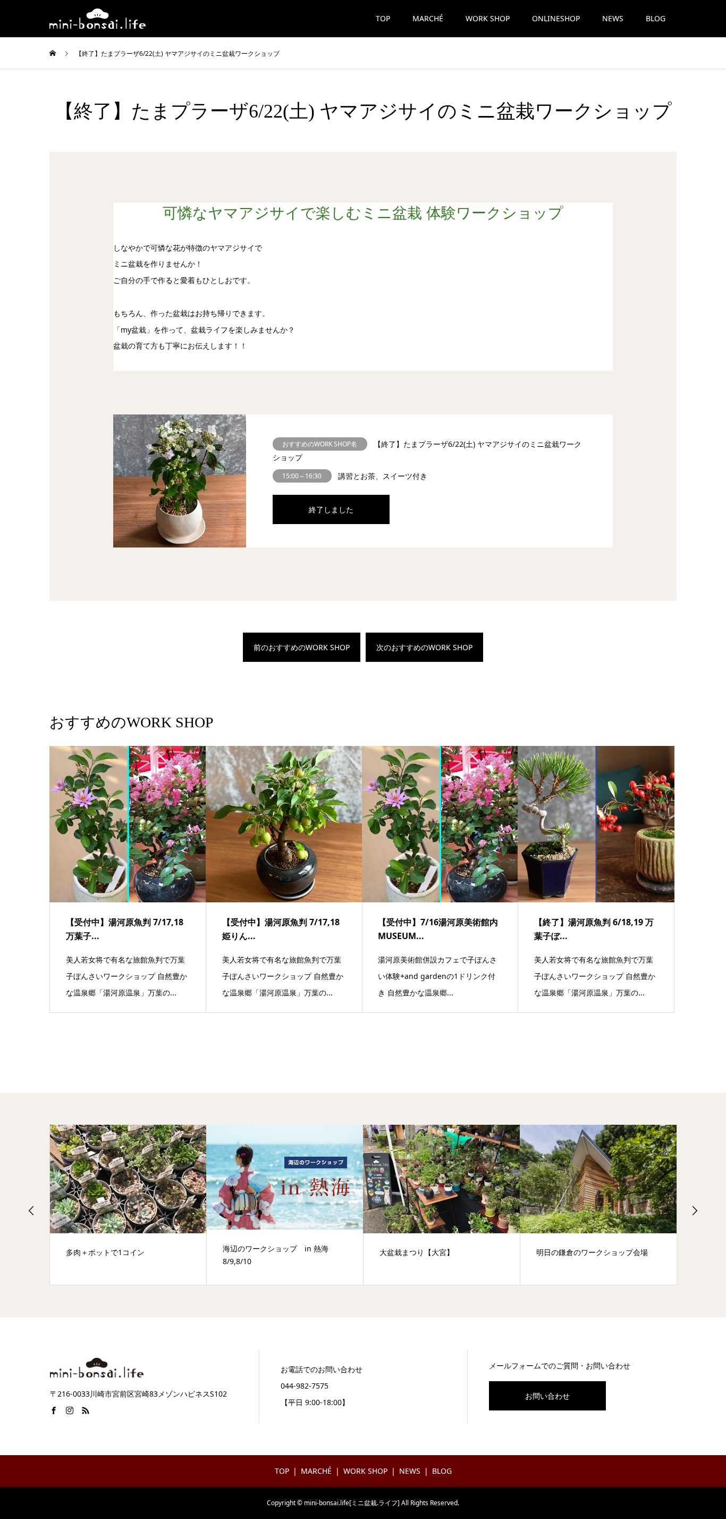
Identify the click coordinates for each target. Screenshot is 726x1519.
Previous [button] (31, 1210)
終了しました (331, 509)
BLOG (655, 18)
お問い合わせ (547, 1396)
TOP (383, 18)
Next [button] (694, 1210)
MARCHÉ (427, 18)
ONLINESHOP (556, 18)
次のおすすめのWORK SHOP (424, 647)
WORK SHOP (488, 18)
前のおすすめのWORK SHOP (302, 647)
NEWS (612, 18)
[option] (128, 1205)
